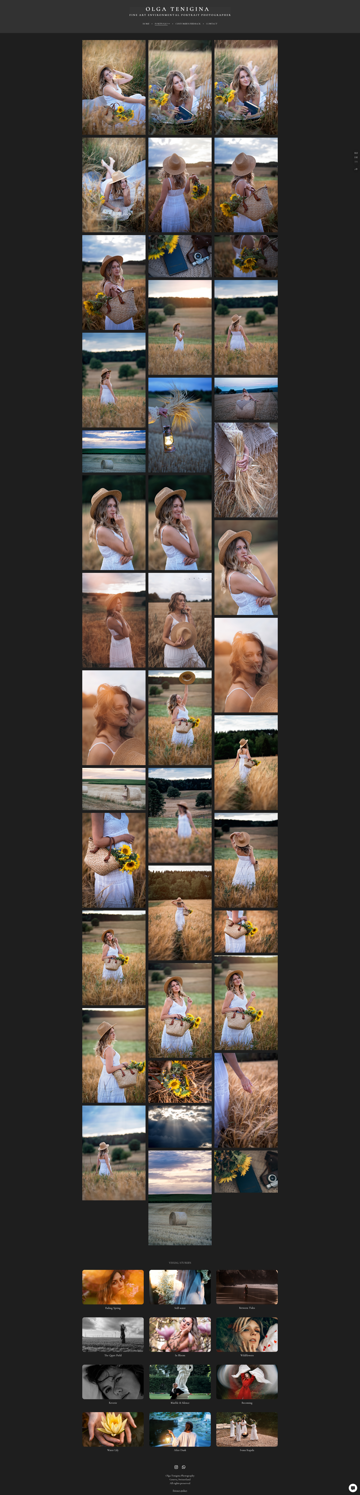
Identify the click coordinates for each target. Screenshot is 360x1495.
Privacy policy (180, 1490)
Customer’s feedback (188, 23)
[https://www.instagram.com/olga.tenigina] (176, 1467)
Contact (211, 23)
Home (146, 23)
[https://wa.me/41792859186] (183, 1467)
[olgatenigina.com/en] (180, 11)
